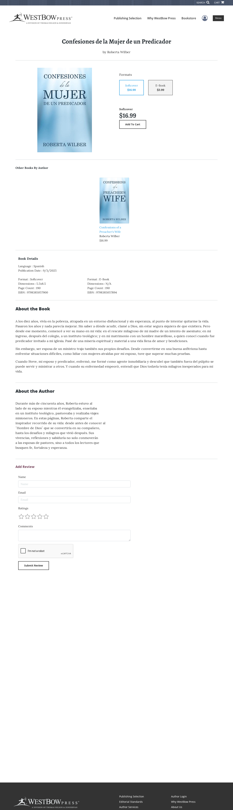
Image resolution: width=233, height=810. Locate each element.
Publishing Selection (127, 18)
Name (22, 477)
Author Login (179, 796)
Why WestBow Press (161, 18)
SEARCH (201, 2)
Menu (218, 18)
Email (22, 492)
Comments (25, 526)
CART (217, 2)
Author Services (128, 807)
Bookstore (188, 18)
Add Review (24, 467)
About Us (176, 807)
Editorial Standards (131, 801)
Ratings (23, 508)
